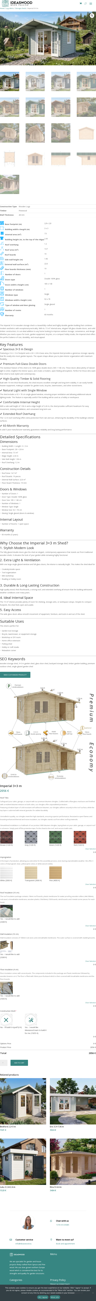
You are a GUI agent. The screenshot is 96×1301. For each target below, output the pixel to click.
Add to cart (19, 1063)
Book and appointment (65, 1243)
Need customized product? (15, 675)
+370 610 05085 (62, 1225)
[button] (92, 15)
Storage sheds (20, 8)
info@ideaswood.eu (24, 1243)
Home (2, 8)
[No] (93, 1293)
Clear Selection (90, 849)
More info (55, 1297)
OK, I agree (42, 1297)
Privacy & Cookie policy (60, 1284)
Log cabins (10, 8)
